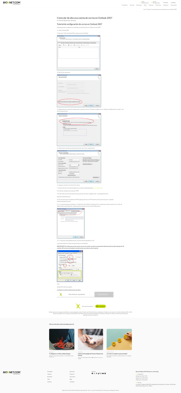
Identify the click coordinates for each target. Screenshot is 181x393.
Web (48, 379)
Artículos (165, 2)
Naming (49, 374)
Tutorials (149, 9)
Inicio (144, 9)
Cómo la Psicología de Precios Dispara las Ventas (90, 354)
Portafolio (49, 371)
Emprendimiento (110, 352)
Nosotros (72, 374)
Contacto (173, 2)
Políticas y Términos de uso (104, 390)
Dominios (72, 371)
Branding (49, 376)
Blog (71, 379)
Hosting (49, 381)
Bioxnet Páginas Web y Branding (67, 20)
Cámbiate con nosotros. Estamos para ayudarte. (69, 290)
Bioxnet (117, 390)
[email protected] (97, 188)
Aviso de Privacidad (95, 390)
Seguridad (51, 352)
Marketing (80, 352)
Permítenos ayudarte (87, 306)
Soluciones (72, 376)
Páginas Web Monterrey (67, 390)
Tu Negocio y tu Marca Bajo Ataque (59, 353)
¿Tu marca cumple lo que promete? (117, 353)
